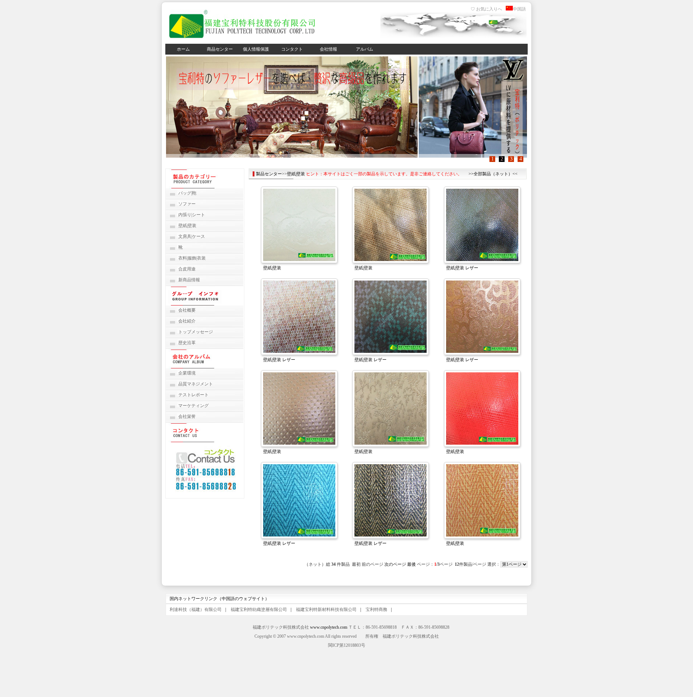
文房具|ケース (191, 236)
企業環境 (187, 373)
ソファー (187, 203)
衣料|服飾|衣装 (192, 258)
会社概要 (187, 310)
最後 (411, 564)
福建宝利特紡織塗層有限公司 (259, 609)
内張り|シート (191, 214)
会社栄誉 (187, 416)
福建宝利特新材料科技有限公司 (326, 609)
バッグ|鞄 (187, 193)
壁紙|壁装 (187, 225)
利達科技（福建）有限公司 (196, 609)
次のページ (395, 564)
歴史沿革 (187, 342)
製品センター (269, 173)
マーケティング (193, 405)
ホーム (183, 49)
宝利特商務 (376, 609)
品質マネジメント (195, 383)
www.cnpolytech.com (328, 627)
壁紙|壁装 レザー (462, 267)
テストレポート (193, 394)
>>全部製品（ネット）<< (493, 173)
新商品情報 (189, 279)
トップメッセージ (195, 331)
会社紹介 (187, 321)
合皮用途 (187, 268)
